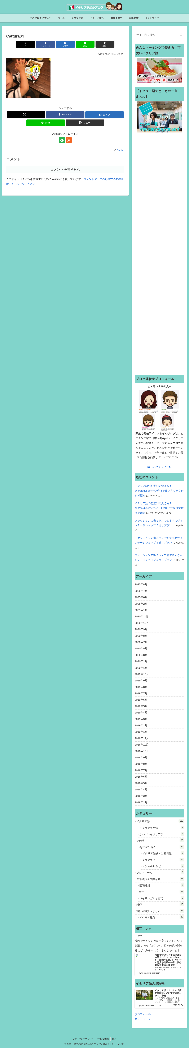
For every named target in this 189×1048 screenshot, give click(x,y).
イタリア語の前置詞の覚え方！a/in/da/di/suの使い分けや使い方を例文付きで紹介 (159, 490)
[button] (105, 44)
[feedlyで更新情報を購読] (62, 140)
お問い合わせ (103, 1039)
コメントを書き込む (65, 169)
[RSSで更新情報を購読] (69, 140)
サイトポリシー (144, 1019)
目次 (114, 1039)
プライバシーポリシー (83, 1039)
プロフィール (143, 1014)
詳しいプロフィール (159, 467)
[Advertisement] (159, 253)
